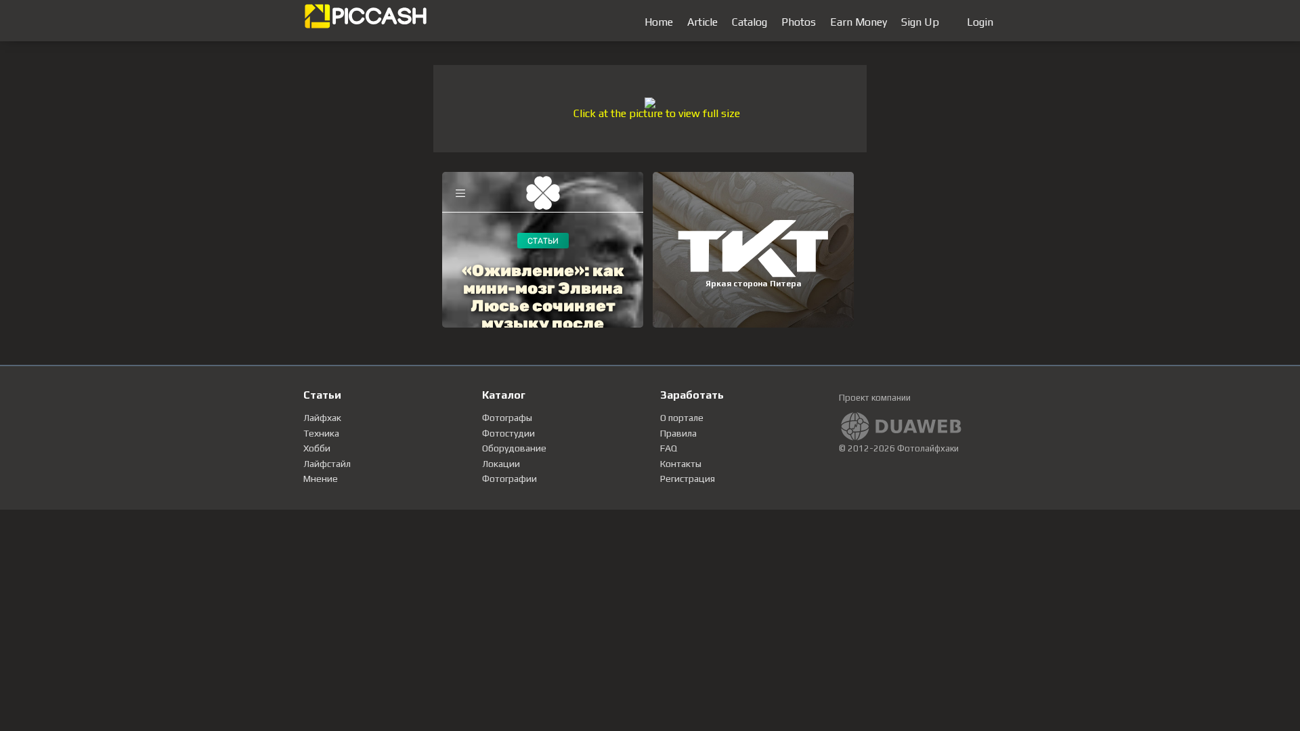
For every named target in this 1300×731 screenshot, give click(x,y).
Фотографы (507, 417)
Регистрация (687, 478)
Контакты (680, 463)
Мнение (320, 478)
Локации (501, 463)
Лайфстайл (327, 463)
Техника (321, 433)
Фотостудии (508, 433)
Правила (678, 433)
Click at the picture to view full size (656, 113)
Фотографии (509, 478)
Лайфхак (322, 417)
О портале (681, 417)
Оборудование (514, 448)
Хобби (316, 448)
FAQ (668, 448)
